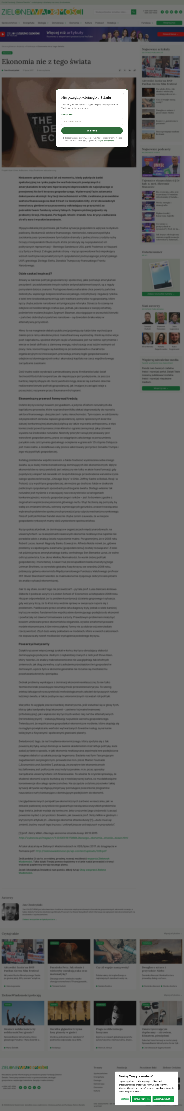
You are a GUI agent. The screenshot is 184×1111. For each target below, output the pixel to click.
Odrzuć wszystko (142, 1099)
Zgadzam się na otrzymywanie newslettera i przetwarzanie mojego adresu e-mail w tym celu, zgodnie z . (93, 139)
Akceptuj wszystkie (163, 1099)
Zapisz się (92, 130)
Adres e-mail (67, 115)
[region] (146, 1088)
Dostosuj (125, 1099)
